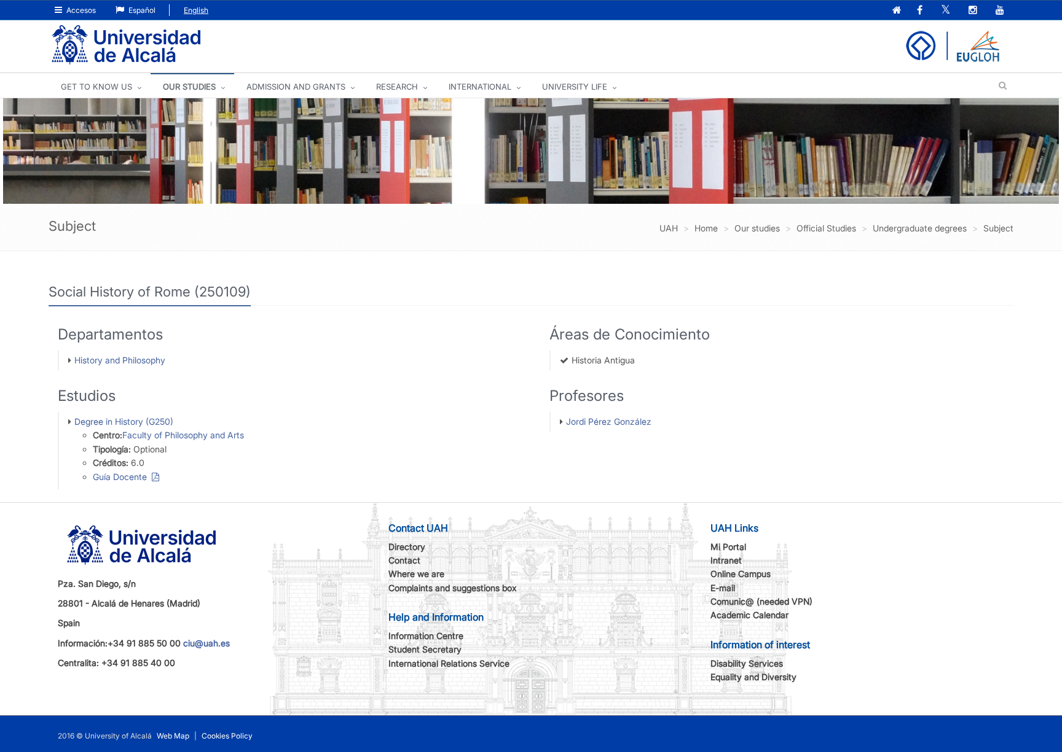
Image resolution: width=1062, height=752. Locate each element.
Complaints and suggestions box (452, 588)
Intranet (726, 560)
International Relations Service (448, 663)
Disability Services (746, 663)
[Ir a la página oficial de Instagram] (974, 10)
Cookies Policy (227, 735)
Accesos (80, 10)
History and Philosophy (119, 360)
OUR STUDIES (189, 86)
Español (141, 10)
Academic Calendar (749, 615)
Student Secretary (425, 649)
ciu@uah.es (206, 643)
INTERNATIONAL (480, 86)
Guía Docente (122, 476)
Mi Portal (728, 546)
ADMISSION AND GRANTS (295, 86)
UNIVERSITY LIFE (574, 86)
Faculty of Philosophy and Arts (183, 435)
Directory (406, 546)
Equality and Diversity (753, 677)
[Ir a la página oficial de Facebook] (921, 10)
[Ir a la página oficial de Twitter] (947, 10)
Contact (404, 560)
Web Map (173, 735)
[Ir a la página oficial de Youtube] (1001, 10)
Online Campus (740, 573)
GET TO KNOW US (96, 86)
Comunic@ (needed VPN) (761, 601)
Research (397, 86)
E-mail (722, 588)
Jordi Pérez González (608, 421)
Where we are (416, 573)
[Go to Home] (125, 45)
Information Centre (425, 635)
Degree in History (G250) (123, 421)
